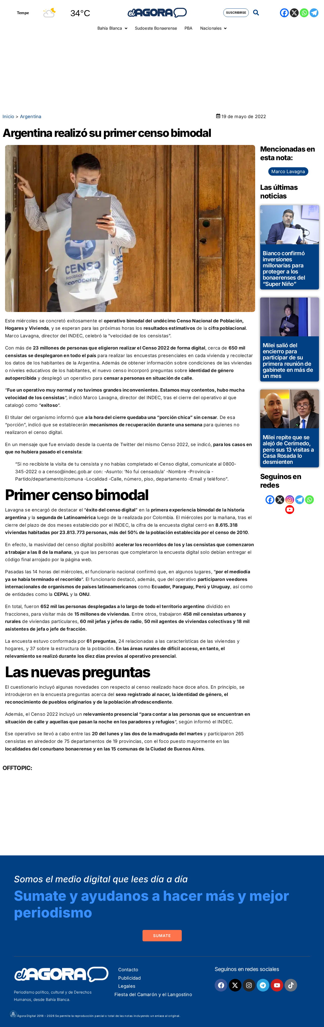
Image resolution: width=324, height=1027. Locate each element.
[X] (294, 12)
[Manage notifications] (13, 1014)
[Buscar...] (256, 12)
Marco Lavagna (288, 171)
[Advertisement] (162, 72)
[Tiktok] (291, 985)
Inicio (8, 116)
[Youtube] (277, 985)
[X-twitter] (235, 985)
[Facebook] (284, 12)
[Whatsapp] (304, 12)
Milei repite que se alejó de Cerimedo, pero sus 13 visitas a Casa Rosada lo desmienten (288, 449)
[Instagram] (289, 499)
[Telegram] (314, 12)
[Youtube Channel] (289, 509)
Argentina (31, 116)
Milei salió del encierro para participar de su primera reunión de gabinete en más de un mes (288, 360)
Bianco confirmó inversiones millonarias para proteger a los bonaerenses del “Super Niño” (284, 268)
